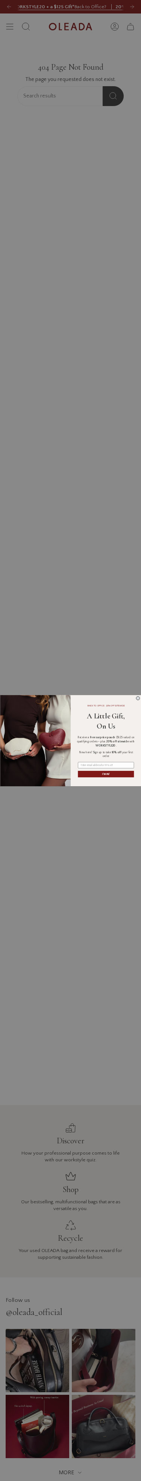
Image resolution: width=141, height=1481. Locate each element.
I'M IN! (105, 774)
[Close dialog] (138, 698)
